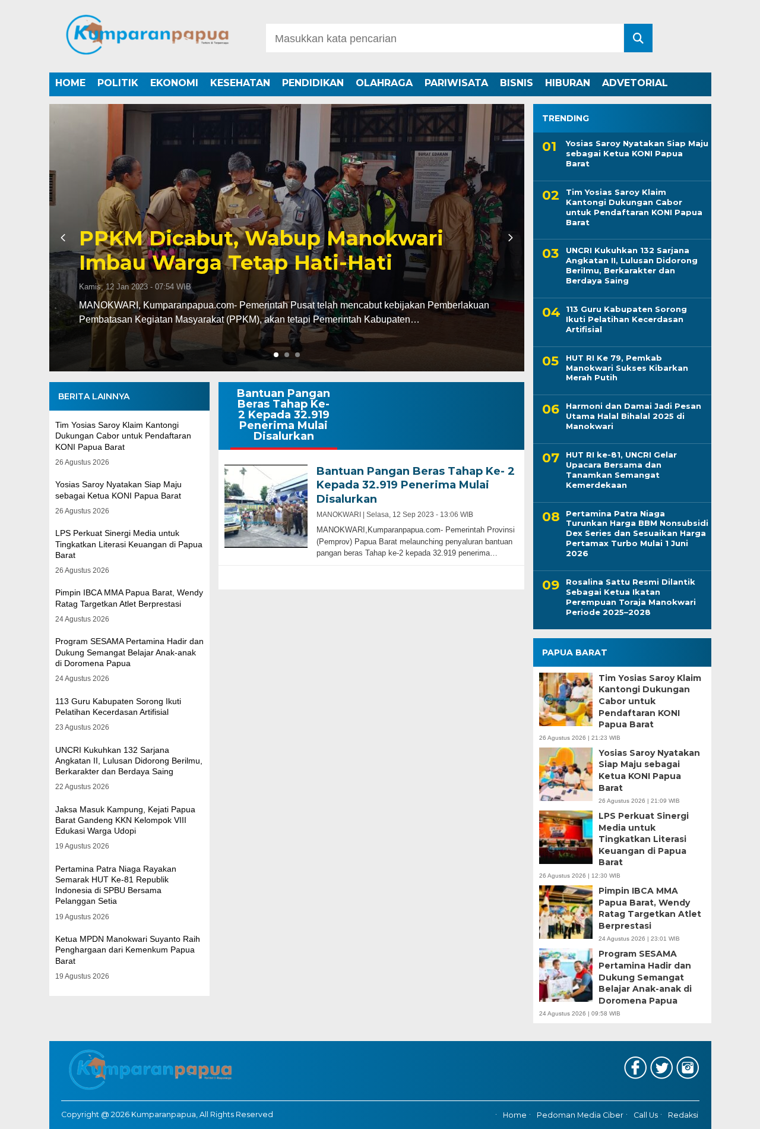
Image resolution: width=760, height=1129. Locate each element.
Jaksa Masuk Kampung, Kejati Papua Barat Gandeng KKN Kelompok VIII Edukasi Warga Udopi (125, 820)
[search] (638, 38)
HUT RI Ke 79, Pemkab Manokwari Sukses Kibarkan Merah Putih (627, 368)
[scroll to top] (722, 1112)
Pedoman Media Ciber (580, 1115)
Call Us (646, 1115)
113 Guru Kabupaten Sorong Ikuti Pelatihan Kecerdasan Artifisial (626, 319)
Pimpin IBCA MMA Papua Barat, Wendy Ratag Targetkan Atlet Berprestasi (649, 908)
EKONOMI (174, 83)
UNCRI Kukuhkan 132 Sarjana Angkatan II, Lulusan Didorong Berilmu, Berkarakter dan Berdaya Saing (128, 760)
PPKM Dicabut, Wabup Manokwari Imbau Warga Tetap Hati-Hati (261, 250)
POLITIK (117, 83)
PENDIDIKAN (313, 83)
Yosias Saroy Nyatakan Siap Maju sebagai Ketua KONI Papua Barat (637, 153)
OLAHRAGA (384, 83)
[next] (508, 237)
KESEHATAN (240, 83)
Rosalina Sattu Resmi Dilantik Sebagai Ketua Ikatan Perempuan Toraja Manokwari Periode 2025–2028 (631, 597)
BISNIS (516, 83)
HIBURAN (567, 83)
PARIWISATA (456, 83)
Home (515, 1115)
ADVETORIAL (635, 83)
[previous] (64, 237)
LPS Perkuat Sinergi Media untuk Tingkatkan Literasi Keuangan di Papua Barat (128, 543)
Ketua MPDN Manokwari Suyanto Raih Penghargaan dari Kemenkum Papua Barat (127, 949)
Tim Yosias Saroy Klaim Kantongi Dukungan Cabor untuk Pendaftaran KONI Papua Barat (123, 435)
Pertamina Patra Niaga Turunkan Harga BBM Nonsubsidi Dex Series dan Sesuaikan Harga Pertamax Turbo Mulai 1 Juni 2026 (637, 534)
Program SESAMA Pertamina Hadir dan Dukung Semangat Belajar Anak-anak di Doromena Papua (129, 651)
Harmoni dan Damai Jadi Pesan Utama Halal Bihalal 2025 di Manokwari (633, 416)
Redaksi (683, 1115)
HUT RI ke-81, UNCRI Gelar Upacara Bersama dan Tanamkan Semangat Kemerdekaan (621, 470)
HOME (70, 83)
